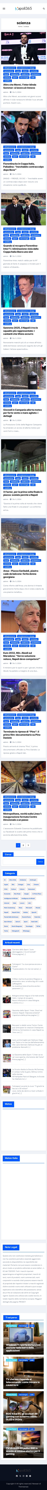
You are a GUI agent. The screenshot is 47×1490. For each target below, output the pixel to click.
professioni (36, 74)
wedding (7, 81)
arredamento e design (26, 68)
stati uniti (34, 922)
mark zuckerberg (9, 908)
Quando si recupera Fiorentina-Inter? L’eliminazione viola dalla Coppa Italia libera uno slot (20, 248)
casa (18, 71)
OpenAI (34, 912)
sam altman (8, 922)
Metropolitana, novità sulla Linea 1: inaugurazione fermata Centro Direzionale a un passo (22, 816)
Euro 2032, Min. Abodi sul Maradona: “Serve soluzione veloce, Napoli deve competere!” (21, 655)
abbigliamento (9, 68)
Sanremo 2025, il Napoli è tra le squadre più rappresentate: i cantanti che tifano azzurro (20, 330)
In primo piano (36, 894)
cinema (36, 884)
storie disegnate (17, 926)
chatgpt (20, 884)
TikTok (38, 926)
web (32, 78)
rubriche (37, 917)
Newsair (35, 1484)
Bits (13, 884)
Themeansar (23, 1487)
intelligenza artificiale (11, 898)
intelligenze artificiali (28, 898)
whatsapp (26, 931)
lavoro (22, 903)
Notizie (25, 912)
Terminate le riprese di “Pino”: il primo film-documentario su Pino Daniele (21, 734)
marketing (14, 74)
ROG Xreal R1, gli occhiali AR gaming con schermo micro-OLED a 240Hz (22, 1416)
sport (15, 78)
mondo (38, 908)
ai (4, 880)
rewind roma (26, 917)
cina (28, 884)
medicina (25, 74)
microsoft (29, 908)
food (6, 74)
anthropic (33, 880)
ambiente (23, 880)
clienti (25, 71)
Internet (6, 903)
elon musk (17, 894)
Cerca (8, 854)
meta (20, 908)
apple (6, 884)
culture (22, 889)
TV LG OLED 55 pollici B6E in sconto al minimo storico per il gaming (23, 1451)
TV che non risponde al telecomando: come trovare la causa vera (23, 1382)
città (5, 889)
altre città (12, 880)
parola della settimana (11, 917)
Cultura (13, 889)
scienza (7, 78)
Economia (7, 894)
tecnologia (24, 78)
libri (29, 903)
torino (6, 931)
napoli (6, 912)
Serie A (18, 922)
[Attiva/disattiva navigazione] (4, 8)
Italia (14, 903)
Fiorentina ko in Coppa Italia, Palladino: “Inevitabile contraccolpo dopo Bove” (23, 166)
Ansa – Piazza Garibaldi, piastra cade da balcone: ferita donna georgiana (20, 573)
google (26, 894)
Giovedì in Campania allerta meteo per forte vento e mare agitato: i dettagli (22, 412)
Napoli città (16, 912)
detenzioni (31, 889)
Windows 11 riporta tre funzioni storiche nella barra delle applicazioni (23, 1347)
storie (6, 926)
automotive (8, 71)
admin (6, 92)
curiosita (34, 71)
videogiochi (15, 931)
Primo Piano (11, 1326)
